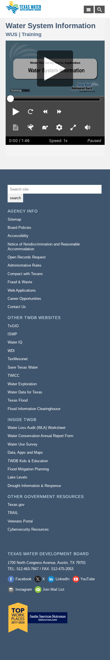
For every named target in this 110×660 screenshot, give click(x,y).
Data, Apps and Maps (25, 452)
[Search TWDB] (100, 9)
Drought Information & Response (34, 486)
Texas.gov (16, 504)
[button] (16, 111)
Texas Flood (18, 400)
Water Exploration (22, 384)
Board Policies (19, 227)
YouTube (87, 579)
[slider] (10, 98)
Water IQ (15, 342)
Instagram (24, 589)
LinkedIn (62, 579)
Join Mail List (53, 589)
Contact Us (17, 307)
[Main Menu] (89, 9)
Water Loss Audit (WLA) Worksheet (36, 428)
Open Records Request (27, 257)
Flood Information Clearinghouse (34, 409)
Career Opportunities (24, 298)
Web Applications (22, 290)
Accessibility (18, 236)
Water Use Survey (23, 444)
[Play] (55, 68)
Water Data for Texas (25, 392)
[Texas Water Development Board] (23, 7)
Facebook (24, 579)
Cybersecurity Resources (28, 529)
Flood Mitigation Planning (28, 469)
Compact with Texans (25, 274)
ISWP (12, 334)
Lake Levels (17, 477)
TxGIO (13, 326)
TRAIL (13, 513)
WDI (11, 351)
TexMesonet (18, 359)
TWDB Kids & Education (28, 461)
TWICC (13, 375)
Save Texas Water (23, 367)
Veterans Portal (20, 521)
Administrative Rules (24, 265)
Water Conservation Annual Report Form (40, 436)
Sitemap (14, 219)
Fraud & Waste (20, 282)
